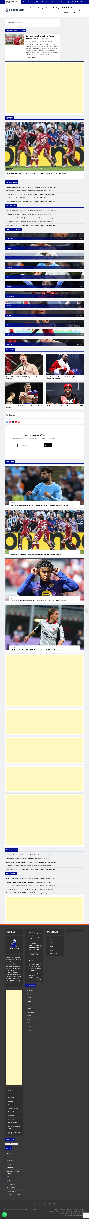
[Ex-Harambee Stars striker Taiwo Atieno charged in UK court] (14, 39)
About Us (11, 1094)
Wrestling (56, 8)
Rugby (74, 12)
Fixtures (10, 1105)
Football (32, 8)
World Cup (30, 1026)
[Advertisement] (44, 88)
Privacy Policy (11, 1187)
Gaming (40, 8)
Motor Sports (30, 1012)
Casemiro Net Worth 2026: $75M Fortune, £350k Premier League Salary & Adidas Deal (30, 201)
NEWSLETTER (12, 1123)
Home (8, 22)
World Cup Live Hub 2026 (14, 1195)
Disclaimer (11, 1115)
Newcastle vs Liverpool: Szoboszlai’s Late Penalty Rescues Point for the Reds (36, 173)
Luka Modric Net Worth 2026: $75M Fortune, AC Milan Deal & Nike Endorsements (40, 2)
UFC (28, 1023)
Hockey (66, 12)
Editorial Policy (12, 1112)
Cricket (73, 8)
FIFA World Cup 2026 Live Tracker (74, 1215)
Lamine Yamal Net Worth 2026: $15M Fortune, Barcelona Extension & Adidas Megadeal (31, 194)
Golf (28, 1005)
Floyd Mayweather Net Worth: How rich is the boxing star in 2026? (64, 405)
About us (9, 1153)
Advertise (11, 1097)
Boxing (29, 994)
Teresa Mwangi (32, 41)
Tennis (48, 8)
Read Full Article (30, 57)
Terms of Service (13, 1108)
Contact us (10, 1160)
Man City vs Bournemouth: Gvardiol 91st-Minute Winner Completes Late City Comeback (31, 187)
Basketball (65, 8)
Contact (10, 1101)
